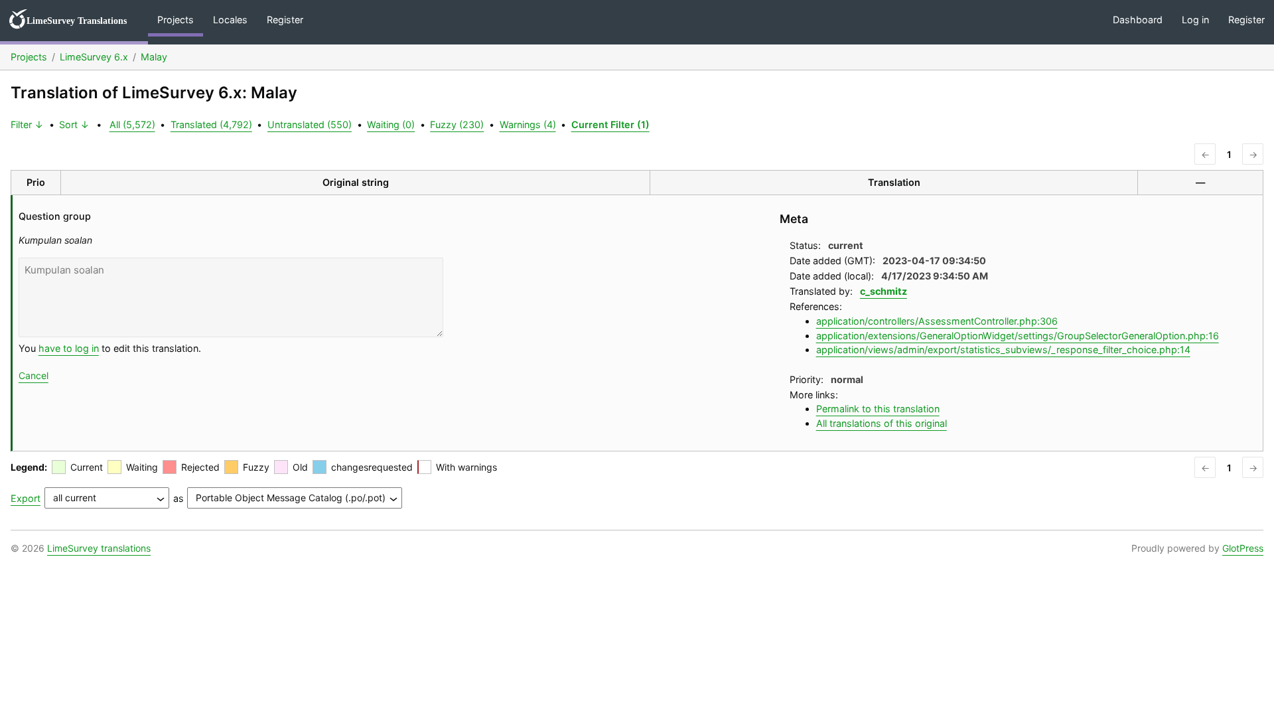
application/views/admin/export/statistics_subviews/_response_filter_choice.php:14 (1003, 349)
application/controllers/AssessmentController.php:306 (937, 321)
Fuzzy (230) (457, 124)
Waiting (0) (391, 124)
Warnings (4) (528, 124)
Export (25, 498)
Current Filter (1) (610, 124)
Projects (175, 19)
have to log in (68, 348)
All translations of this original (881, 423)
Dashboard (1138, 19)
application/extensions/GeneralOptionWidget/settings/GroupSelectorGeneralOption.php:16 (1017, 335)
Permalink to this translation (878, 408)
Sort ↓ (74, 124)
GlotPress (1242, 548)
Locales (230, 19)
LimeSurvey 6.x (94, 56)
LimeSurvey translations (99, 548)
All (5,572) (132, 124)
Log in (1195, 19)
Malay (154, 56)
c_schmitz (883, 291)
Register (285, 19)
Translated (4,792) (211, 124)
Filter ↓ (27, 124)
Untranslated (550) (309, 124)
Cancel (33, 375)
